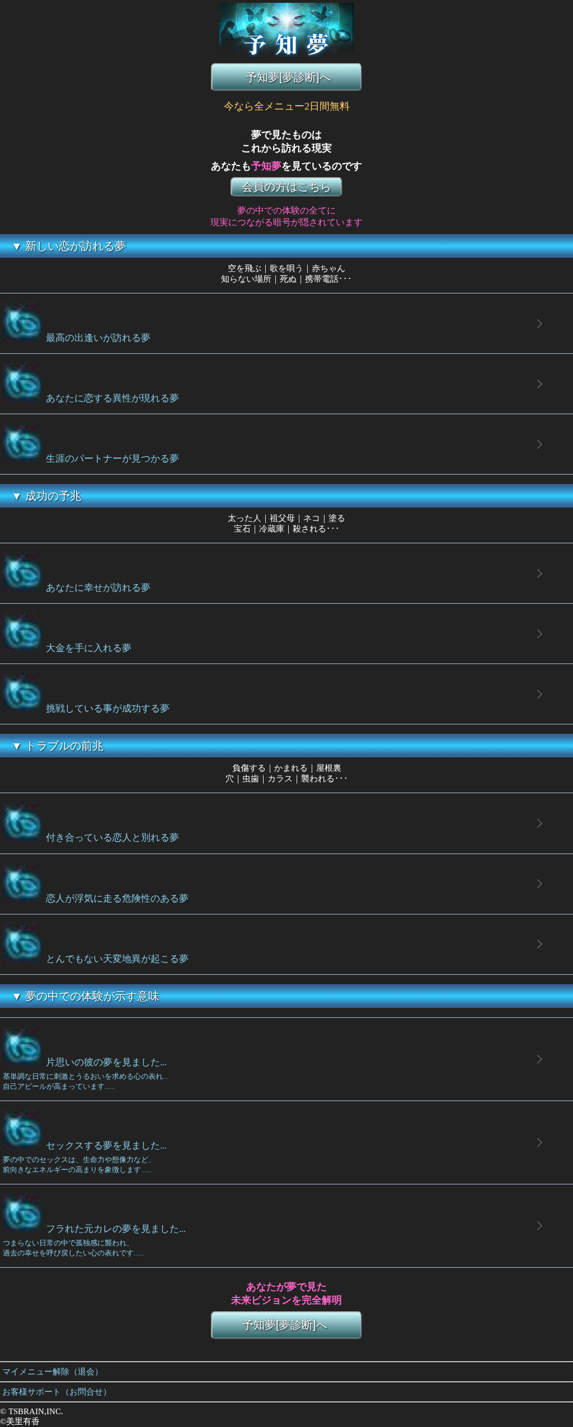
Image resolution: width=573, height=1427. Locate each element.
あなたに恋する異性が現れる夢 (110, 398)
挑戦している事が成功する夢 (105, 708)
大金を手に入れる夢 (86, 648)
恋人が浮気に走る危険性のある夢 (115, 898)
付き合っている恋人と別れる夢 (110, 838)
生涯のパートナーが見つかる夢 (110, 458)
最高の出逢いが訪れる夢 (96, 338)
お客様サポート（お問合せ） (55, 1391)
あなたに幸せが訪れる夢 (96, 587)
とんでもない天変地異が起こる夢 (115, 959)
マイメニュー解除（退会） (51, 1371)
